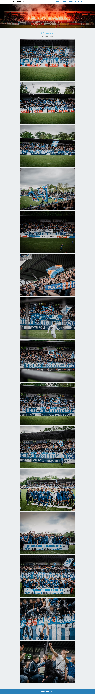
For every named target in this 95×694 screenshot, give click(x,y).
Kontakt (80, 2)
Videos (65, 2)
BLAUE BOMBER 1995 (18, 2)
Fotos (57, 2)
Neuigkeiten (72, 2)
